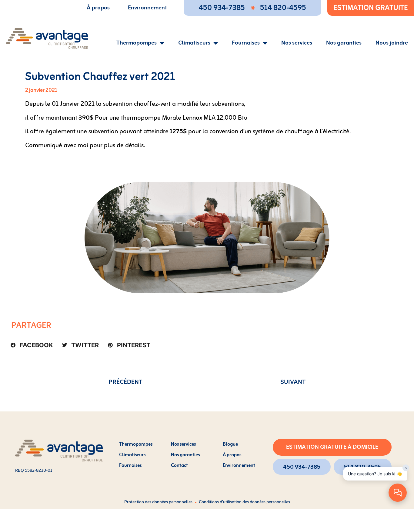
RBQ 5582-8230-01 (33, 470)
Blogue (230, 444)
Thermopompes (136, 43)
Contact (179, 466)
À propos (98, 8)
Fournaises (246, 43)
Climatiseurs (194, 43)
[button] (32, 345)
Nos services (296, 43)
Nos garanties (344, 43)
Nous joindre (392, 43)
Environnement (147, 8)
